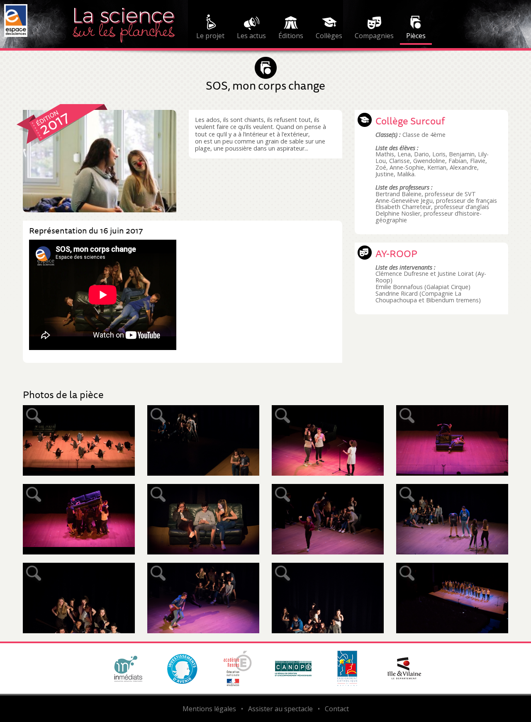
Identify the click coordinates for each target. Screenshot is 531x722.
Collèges (329, 35)
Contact (337, 708)
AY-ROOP (396, 253)
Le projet (210, 35)
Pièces (416, 35)
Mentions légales (209, 708)
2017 (54, 122)
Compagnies (374, 35)
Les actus (251, 35)
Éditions (290, 35)
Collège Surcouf (410, 121)
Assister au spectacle (280, 708)
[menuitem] (210, 28)
